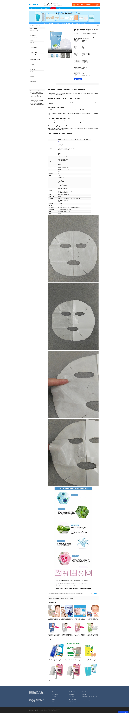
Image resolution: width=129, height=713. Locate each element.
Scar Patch (32, 49)
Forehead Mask (32, 69)
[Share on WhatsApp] (98, 593)
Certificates (53, 699)
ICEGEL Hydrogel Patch (34, 30)
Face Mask (86, 139)
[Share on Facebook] (93, 593)
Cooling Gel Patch (72, 696)
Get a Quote (84, 694)
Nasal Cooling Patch (72, 701)
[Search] (98, 8)
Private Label (54, 696)
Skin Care (32, 83)
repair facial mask (62, 593)
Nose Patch (32, 76)
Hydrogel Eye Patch (72, 691)
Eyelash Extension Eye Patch (35, 59)
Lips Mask (32, 40)
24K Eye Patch (32, 66)
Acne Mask (32, 64)
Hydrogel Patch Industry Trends (36, 90)
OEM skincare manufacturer (70, 593)
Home (53, 691)
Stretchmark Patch (33, 47)
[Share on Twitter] (95, 593)
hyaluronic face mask (54, 593)
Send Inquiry (79, 79)
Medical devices (33, 35)
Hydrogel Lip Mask (72, 694)
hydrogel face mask (79, 593)
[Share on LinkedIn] (96, 593)
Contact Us (53, 701)
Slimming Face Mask (33, 54)
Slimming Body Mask (33, 52)
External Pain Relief (33, 86)
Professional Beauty (33, 81)
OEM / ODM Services (55, 694)
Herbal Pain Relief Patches (34, 37)
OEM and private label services (59, 120)
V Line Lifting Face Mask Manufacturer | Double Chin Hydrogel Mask (62, 598)
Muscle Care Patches (72, 699)
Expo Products (32, 71)
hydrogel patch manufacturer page (61, 135)
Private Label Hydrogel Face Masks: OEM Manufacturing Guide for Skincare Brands (37, 104)
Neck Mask (32, 42)
